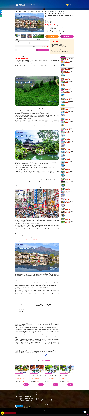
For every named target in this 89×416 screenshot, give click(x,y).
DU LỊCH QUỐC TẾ (38, 398)
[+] (29, 42)
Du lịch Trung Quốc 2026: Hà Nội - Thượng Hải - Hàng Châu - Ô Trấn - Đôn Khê (51, 375)
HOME (36, 394)
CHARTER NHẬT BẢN (38, 400)
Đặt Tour (25, 384)
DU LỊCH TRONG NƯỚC (39, 397)
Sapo (52, 414)
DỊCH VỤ (36, 403)
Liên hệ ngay (66, 36)
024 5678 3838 (18, 1)
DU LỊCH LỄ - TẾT (38, 402)
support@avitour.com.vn (26, 1)
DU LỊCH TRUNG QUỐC (39, 399)
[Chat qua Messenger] (1, 14)
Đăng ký (72, 1)
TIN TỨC (36, 404)
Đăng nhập (68, 1)
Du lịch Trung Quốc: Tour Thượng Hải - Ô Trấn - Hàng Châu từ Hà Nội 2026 (66, 375)
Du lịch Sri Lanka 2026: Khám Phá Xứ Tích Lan (72, 104)
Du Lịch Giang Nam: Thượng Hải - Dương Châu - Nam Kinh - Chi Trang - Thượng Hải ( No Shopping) (22, 375)
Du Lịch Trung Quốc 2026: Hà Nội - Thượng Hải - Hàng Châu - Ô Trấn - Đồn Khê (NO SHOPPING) (36, 375)
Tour (44, 360)
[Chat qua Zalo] (1, 11)
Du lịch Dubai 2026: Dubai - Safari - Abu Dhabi (72, 74)
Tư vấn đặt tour (53, 36)
